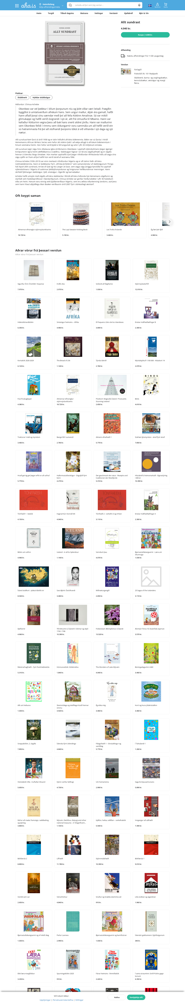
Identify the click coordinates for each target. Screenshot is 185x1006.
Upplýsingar (45, 1000)
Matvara (84, 13)
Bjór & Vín (144, 13)
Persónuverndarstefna (63, 1000)
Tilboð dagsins (67, 13)
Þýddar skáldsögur (41, 97)
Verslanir (113, 13)
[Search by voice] (139, 5)
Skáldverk (22, 97)
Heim (38, 13)
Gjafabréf (128, 13)
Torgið (51, 13)
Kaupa (145, 35)
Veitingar (99, 13)
